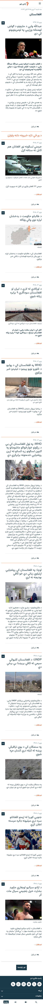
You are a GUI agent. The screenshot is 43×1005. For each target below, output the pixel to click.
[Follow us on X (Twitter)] (34, 984)
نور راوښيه (21, 967)
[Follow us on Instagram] (23, 984)
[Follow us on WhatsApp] (18, 984)
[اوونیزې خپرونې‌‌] (15, 1002)
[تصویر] (25, 1002)
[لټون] (36, 1002)
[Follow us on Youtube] (29, 984)
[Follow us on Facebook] (39, 984)
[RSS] (13, 984)
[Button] (35, 126)
